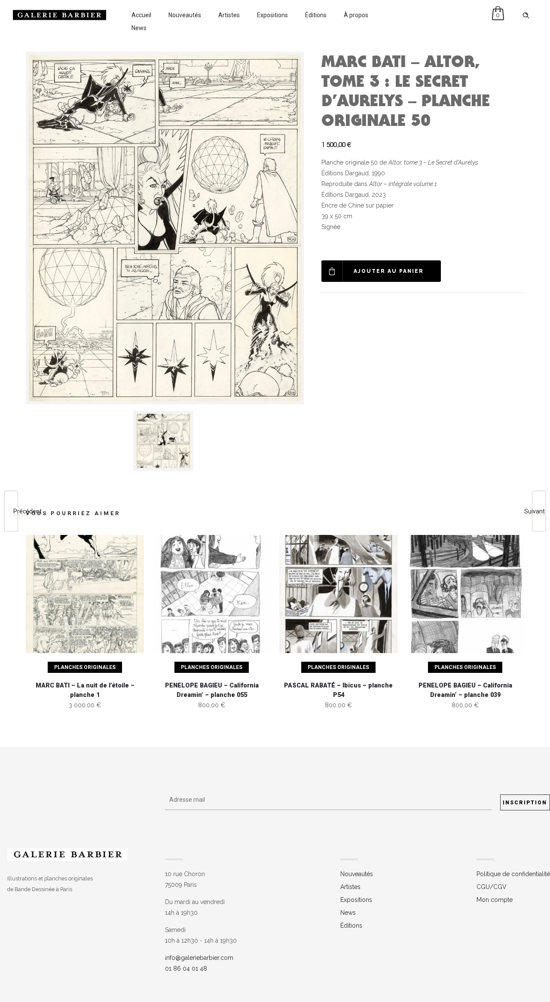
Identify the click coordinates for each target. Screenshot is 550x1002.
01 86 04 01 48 (186, 968)
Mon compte (495, 899)
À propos (356, 15)
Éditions (316, 15)
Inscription (525, 803)
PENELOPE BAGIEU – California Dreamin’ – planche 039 (465, 690)
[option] (165, 441)
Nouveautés (184, 15)
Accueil (141, 15)
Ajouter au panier (389, 271)
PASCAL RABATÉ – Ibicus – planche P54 (338, 690)
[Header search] (526, 15)
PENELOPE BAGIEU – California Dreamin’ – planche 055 (212, 690)
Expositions (272, 15)
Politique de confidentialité (513, 874)
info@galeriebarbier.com (199, 957)
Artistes (229, 15)
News (139, 27)
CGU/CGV (492, 886)
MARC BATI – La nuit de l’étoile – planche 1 (85, 690)
